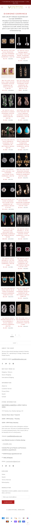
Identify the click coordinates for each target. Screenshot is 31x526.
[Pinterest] (13, 364)
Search (3, 394)
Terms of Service (6, 480)
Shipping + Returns (7, 372)
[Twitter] (6, 364)
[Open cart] (29, 7)
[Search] (26, 7)
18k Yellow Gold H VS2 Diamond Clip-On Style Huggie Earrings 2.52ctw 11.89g (23, 321)
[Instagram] (9, 364)
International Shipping (8, 377)
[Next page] (19, 335)
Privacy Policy (5, 391)
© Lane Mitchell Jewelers (15, 509)
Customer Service (7, 388)
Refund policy (5, 482)
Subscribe (8, 502)
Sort (15, 343)
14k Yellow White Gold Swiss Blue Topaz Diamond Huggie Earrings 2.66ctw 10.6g (8, 291)
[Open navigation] (2, 7)
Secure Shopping (6, 375)
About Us (4, 386)
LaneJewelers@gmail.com (13, 461)
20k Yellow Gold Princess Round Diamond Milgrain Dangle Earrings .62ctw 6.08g (23, 173)
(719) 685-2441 (7, 444)
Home (3, 474)
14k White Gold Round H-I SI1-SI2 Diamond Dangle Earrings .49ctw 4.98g (8, 262)
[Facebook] (2, 364)
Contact (4, 397)
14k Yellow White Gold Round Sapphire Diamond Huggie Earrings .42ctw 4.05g (23, 202)
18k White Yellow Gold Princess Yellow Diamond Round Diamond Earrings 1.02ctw (8, 53)
